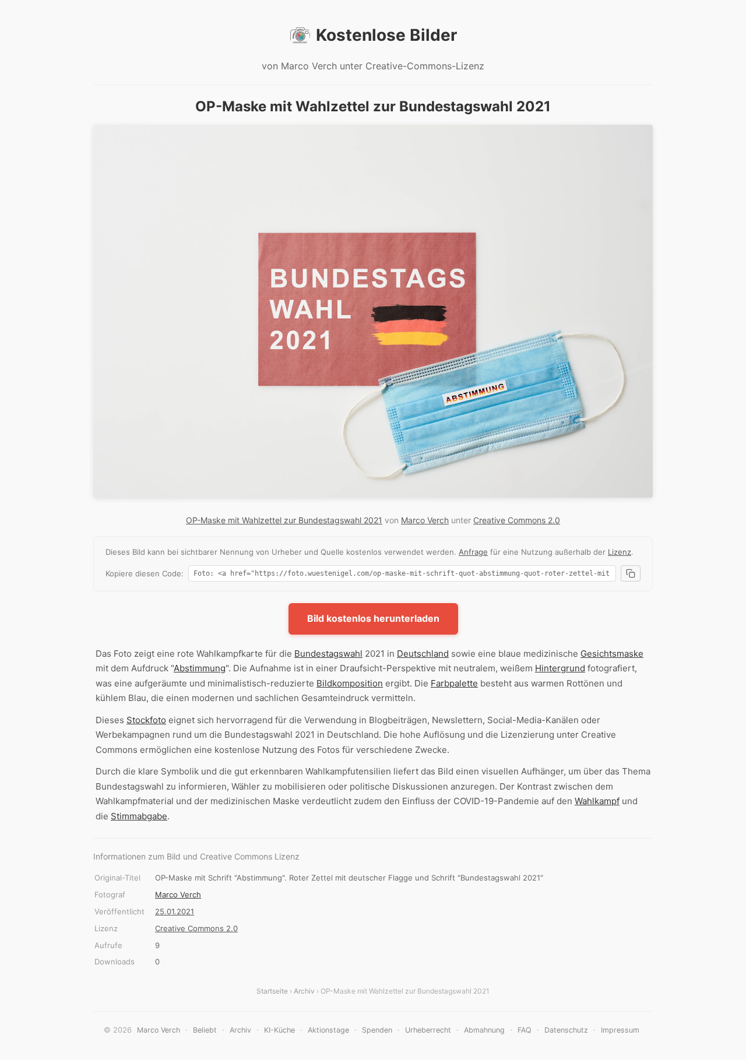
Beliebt (205, 1030)
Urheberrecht (428, 1030)
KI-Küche (279, 1030)
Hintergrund (560, 668)
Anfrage (473, 552)
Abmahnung (484, 1030)
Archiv (304, 991)
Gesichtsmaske (611, 653)
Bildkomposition (349, 683)
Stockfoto (146, 720)
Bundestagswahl (328, 653)
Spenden (377, 1030)
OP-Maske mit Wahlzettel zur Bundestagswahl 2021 (284, 520)
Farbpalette (454, 683)
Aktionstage (328, 1030)
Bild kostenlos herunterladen (373, 618)
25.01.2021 (174, 911)
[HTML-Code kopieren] (631, 573)
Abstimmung (200, 668)
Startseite (272, 991)
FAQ (525, 1030)
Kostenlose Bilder (386, 35)
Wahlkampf (597, 801)
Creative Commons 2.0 (516, 520)
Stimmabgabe (139, 816)
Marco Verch (425, 520)
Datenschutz (566, 1030)
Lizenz (619, 552)
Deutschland (423, 653)
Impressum (620, 1030)
